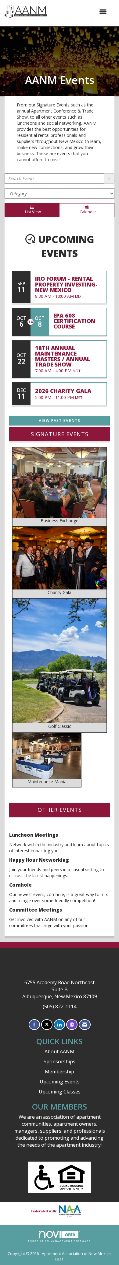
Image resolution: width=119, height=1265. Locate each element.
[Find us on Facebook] (34, 1024)
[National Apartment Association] (72, 1211)
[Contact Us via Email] (85, 1024)
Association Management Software (59, 1241)
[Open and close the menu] (80, 11)
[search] (109, 178)
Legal (59, 1259)
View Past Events (59, 420)
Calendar (87, 211)
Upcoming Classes (60, 1091)
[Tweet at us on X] (46, 1024)
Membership (59, 1071)
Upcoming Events (60, 1081)
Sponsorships (59, 1061)
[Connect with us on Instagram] (72, 1024)
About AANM (59, 1051)
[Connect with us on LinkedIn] (59, 1024)
